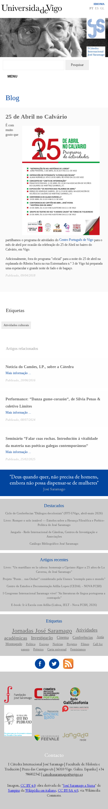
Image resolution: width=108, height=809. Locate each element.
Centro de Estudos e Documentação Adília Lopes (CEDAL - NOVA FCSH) (54, 586)
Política (30, 644)
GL (102, 8)
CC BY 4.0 (27, 785)
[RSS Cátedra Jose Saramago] (68, 660)
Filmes (85, 644)
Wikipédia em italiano (40, 790)
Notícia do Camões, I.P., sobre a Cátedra (40, 367)
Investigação (42, 637)
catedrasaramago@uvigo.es (63, 774)
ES (97, 8)
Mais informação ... (18, 373)
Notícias (58, 644)
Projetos (72, 644)
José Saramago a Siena (79, 785)
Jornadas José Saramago (42, 630)
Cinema (63, 637)
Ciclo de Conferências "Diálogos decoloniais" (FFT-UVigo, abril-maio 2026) (54, 513)
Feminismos (78, 649)
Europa (44, 644)
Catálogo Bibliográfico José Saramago (54, 543)
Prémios (38, 649)
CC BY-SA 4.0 (68, 790)
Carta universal (56, 649)
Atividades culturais (16, 325)
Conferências (83, 637)
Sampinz (14, 790)
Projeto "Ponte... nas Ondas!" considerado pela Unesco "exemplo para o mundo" (54, 579)
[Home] (54, 20)
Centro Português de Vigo (76, 240)
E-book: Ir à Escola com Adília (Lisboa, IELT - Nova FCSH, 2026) (54, 604)
